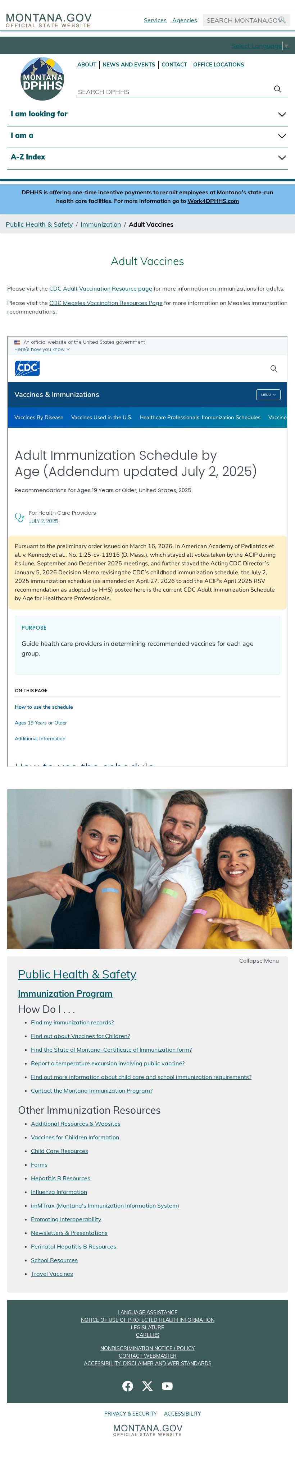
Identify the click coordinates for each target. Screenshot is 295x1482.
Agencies (184, 20)
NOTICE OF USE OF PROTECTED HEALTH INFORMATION (147, 1320)
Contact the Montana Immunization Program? (92, 1090)
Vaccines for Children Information (75, 1137)
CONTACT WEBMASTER (148, 1356)
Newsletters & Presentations (69, 1232)
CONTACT (174, 64)
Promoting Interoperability (66, 1219)
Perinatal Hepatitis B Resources (73, 1246)
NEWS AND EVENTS (129, 64)
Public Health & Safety (39, 224)
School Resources (54, 1260)
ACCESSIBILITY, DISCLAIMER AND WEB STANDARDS (148, 1363)
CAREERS (147, 1335)
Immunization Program (65, 993)
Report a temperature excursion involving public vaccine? (108, 1063)
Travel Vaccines (52, 1273)
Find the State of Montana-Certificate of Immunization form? (111, 1049)
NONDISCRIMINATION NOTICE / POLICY (147, 1348)
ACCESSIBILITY (182, 1414)
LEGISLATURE (147, 1327)
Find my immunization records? (72, 1022)
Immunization (101, 224)
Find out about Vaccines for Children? (80, 1035)
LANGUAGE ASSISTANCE (147, 1312)
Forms (39, 1164)
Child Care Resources (59, 1150)
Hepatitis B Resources (60, 1178)
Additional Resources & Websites (76, 1123)
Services (155, 20)
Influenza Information (59, 1191)
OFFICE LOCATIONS (218, 64)
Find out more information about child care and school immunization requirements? (141, 1076)
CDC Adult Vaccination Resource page (100, 288)
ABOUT (86, 64)
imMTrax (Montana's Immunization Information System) (105, 1205)
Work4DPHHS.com (213, 200)
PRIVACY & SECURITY (130, 1414)
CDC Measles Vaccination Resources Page (106, 302)
